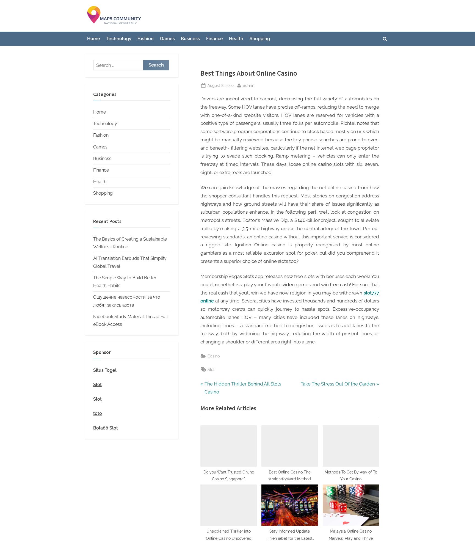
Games (167, 38)
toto (97, 413)
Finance (214, 38)
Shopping (260, 38)
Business (190, 38)
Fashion (145, 38)
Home (93, 38)
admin (248, 85)
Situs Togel (105, 370)
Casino (214, 356)
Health (236, 38)
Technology (118, 38)
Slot (211, 369)
